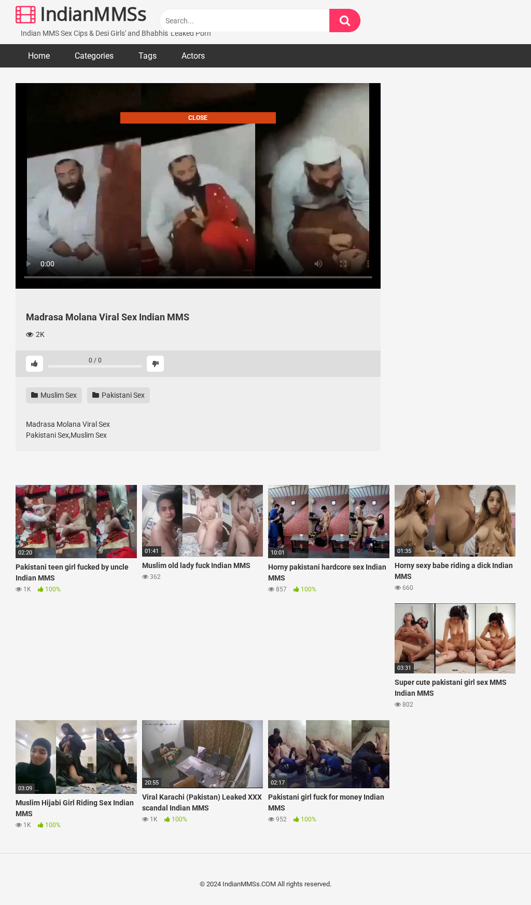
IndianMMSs (91, 13)
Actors (193, 56)
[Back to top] (496, 873)
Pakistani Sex (122, 395)
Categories (94, 56)
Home (39, 56)
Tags (147, 56)
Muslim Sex (58, 395)
